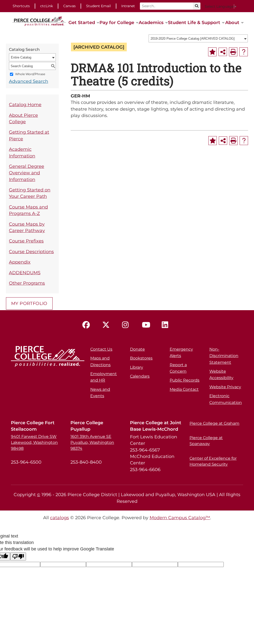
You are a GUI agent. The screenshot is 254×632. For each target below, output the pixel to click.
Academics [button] (151, 22)
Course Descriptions (31, 251)
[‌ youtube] (147, 325)
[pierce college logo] (39, 21)
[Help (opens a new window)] (243, 51)
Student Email (98, 6)
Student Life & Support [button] (194, 22)
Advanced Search (28, 81)
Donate (137, 349)
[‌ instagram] (127, 325)
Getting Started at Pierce (29, 135)
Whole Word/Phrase (30, 74)
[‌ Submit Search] (196, 6)
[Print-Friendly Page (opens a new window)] (233, 51)
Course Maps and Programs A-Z (28, 210)
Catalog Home (25, 104)
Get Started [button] (81, 22)
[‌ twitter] (107, 325)
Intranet (128, 6)
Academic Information (22, 152)
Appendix (20, 262)
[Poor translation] (18, 556)
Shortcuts (21, 6)
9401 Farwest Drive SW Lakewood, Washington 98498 (34, 442)
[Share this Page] (223, 52)
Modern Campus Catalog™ (180, 517)
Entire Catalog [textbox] (21, 57)
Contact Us (101, 349)
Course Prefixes (26, 240)
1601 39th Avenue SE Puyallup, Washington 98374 (92, 442)
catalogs (59, 517)
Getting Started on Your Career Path (29, 193)
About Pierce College (23, 118)
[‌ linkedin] (167, 325)
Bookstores (141, 358)
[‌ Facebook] (87, 325)
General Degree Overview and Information (26, 173)
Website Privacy (225, 387)
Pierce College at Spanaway (206, 440)
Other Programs (27, 283)
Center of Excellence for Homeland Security (213, 461)
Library (136, 367)
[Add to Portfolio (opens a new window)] (212, 51)
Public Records (184, 380)
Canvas (69, 6)
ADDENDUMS (24, 272)
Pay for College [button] (116, 22)
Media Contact (184, 389)
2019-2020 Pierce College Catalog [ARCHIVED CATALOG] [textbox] (193, 38)
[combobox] (198, 38)
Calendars (140, 376)
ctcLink (46, 6)
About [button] (232, 22)
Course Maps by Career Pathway (27, 227)
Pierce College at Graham (214, 423)
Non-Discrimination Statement (223, 356)
